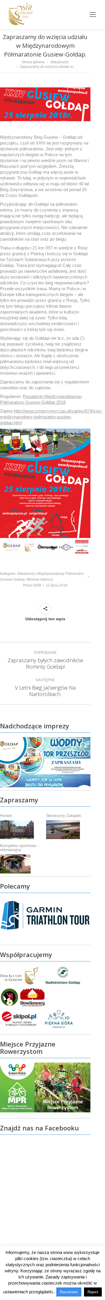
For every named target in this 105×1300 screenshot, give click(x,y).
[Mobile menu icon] (92, 14)
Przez (32, 585)
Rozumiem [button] (69, 1292)
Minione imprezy (40, 579)
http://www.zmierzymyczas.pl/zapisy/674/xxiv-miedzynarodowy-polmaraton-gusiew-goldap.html (51, 416)
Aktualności (26, 574)
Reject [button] (93, 1292)
